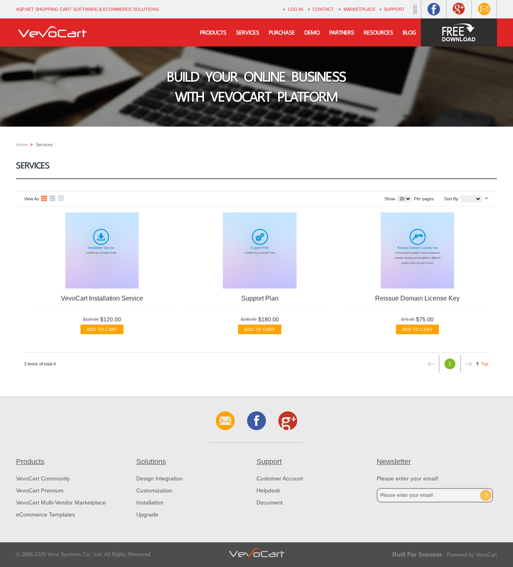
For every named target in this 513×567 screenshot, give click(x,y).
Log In (295, 9)
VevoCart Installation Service (102, 298)
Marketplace (359, 9)
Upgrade (147, 514)
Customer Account (279, 478)
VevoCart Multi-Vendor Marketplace (61, 502)
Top (484, 363)
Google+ (458, 9)
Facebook (433, 9)
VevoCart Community (43, 478)
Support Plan (260, 298)
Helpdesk (268, 490)
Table (61, 199)
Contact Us (484, 9)
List (53, 199)
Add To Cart (102, 329)
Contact (323, 9)
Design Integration (159, 478)
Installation (150, 502)
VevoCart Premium (40, 490)
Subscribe (485, 495)
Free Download (459, 32)
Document (269, 502)
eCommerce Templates (45, 514)
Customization (154, 490)
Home (22, 144)
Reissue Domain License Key (417, 298)
